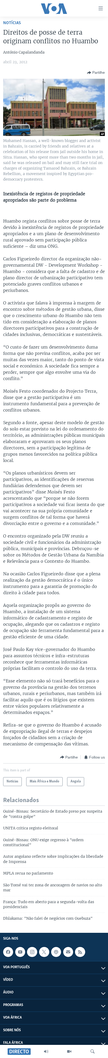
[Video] (69, 1051)
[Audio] (46, 1051)
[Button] (96, 73)
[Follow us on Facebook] (8, 952)
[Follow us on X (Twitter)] (44, 952)
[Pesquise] (92, 1051)
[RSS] (80, 952)
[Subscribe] (68, 952)
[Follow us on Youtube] (20, 952)
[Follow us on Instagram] (32, 952)
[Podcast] (56, 952)
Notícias (12, 23)
